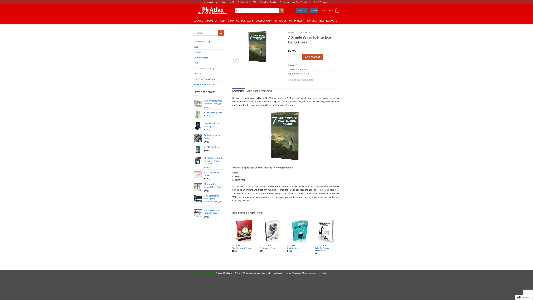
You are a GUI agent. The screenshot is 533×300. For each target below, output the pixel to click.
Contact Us (284, 2)
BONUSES (311, 20)
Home (291, 32)
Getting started (244, 2)
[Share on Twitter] (295, 80)
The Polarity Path (267, 248)
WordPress (295, 20)
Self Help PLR (303, 32)
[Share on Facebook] (290, 80)
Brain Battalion (293, 248)
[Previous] (232, 239)
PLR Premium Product (300, 74)
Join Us (231, 2)
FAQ (255, 2)
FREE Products (328, 20)
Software (247, 20)
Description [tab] (238, 91)
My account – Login (211, 2)
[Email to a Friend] (300, 80)
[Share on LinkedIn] (310, 80)
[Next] (339, 239)
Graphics (233, 20)
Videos (209, 20)
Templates (280, 20)
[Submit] (281, 10)
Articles (220, 20)
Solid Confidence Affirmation (322, 249)
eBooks (198, 20)
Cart (224, 2)
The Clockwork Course (242, 248)
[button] (314, 10)
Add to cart (312, 57)
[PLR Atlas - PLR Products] (212, 10)
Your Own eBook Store (301, 2)
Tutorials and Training (268, 2)
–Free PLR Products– (321, 2)
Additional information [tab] (259, 91)
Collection (263, 20)
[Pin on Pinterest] (305, 80)
